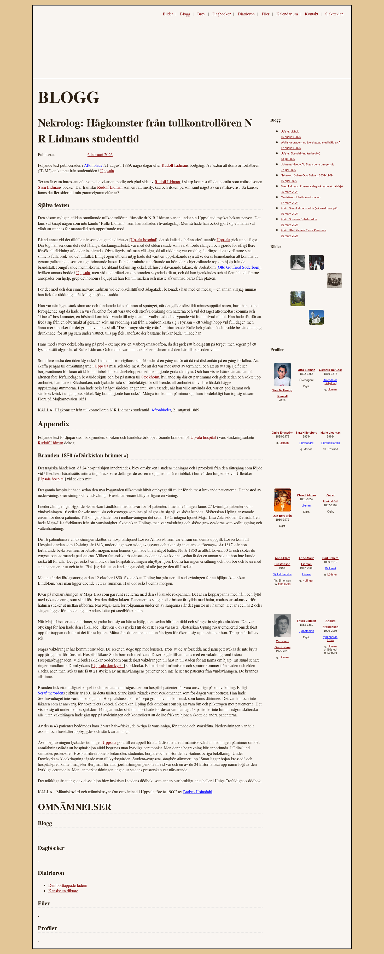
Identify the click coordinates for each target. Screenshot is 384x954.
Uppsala (107, 170)
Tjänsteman (306, 631)
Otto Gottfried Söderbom (238, 267)
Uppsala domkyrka (108, 665)
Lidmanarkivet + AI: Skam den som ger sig (307, 164)
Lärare (306, 574)
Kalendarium (287, 13)
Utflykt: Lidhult (290, 131)
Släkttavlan (334, 13)
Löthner (332, 574)
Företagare (306, 442)
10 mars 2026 (289, 213)
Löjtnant (306, 505)
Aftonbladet (93, 165)
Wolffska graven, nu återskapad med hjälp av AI (311, 142)
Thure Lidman (306, 620)
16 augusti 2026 (291, 137)
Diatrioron (246, 13)
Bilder (168, 13)
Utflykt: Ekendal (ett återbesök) (300, 153)
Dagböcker (221, 13)
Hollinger (307, 580)
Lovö (330, 640)
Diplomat (330, 568)
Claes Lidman (306, 495)
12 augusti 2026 (291, 148)
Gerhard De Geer (330, 369)
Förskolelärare (330, 442)
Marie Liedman (331, 432)
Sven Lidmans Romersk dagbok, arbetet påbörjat (312, 186)
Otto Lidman (306, 369)
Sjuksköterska (282, 574)
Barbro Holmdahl (197, 791)
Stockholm (150, 377)
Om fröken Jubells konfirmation (300, 197)
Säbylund (330, 383)
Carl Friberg (330, 558)
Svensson (284, 583)
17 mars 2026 (289, 202)
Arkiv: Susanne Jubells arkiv (299, 219)
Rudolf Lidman (174, 165)
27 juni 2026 (288, 169)
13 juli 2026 (288, 158)
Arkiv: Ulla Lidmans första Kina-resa (303, 230)
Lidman (332, 389)
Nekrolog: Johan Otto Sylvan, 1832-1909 (307, 175)
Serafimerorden (50, 693)
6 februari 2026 (100, 154)
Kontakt (311, 13)
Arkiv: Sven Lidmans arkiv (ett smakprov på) (309, 208)
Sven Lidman (49, 187)
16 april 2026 (289, 180)
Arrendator (330, 380)
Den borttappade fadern (67, 885)
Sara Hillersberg (306, 432)
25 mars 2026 (289, 191)
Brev (201, 13)
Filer (265, 13)
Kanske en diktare (63, 890)
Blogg (185, 13)
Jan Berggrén (282, 515)
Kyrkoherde (330, 637)
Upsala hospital (143, 239)
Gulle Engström (282, 432)
